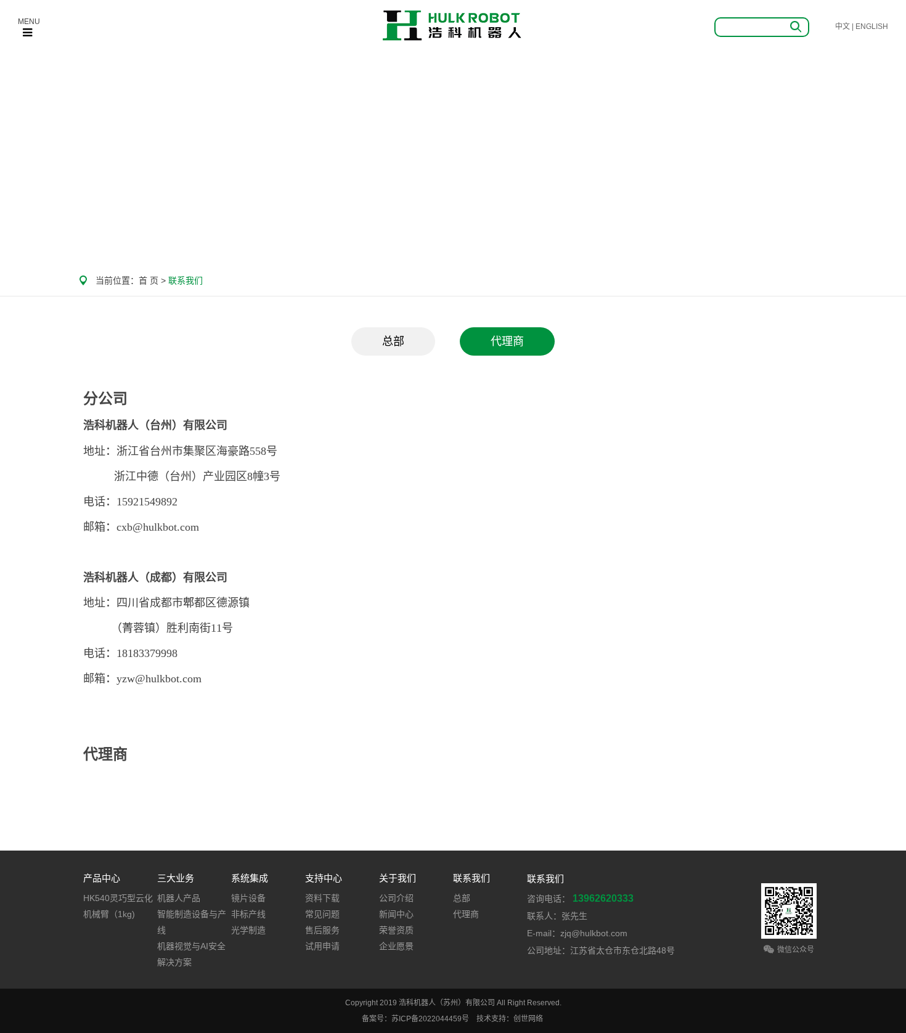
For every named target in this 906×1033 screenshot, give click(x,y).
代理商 (507, 341)
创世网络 (528, 1019)
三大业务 (175, 878)
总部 (393, 341)
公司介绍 (396, 898)
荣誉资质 (396, 930)
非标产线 (248, 914)
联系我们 (471, 878)
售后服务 (322, 930)
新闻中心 (396, 914)
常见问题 (322, 914)
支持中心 (323, 878)
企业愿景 (396, 946)
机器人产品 (178, 898)
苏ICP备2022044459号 (430, 1019)
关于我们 (397, 878)
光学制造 (248, 930)
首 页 (148, 280)
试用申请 (322, 946)
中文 (842, 26)
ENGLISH (871, 26)
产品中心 (101, 878)
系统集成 (249, 878)
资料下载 (322, 898)
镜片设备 (248, 898)
